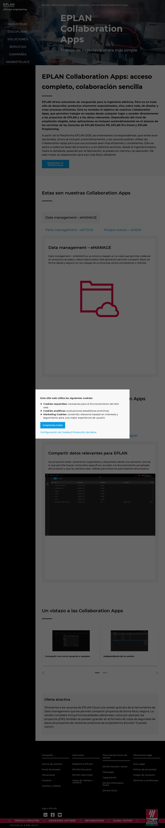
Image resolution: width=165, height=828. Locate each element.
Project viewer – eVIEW (122, 230)
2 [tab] (105, 673)
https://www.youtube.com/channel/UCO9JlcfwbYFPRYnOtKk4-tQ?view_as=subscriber (60, 815)
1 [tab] (97, 673)
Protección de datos (84, 432)
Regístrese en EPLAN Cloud (55, 164)
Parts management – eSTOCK (69, 230)
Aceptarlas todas (53, 425)
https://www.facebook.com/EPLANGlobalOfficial (53, 815)
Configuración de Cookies (55, 432)
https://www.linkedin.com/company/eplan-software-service (45, 815)
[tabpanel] (71, 646)
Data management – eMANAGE (71, 217)
